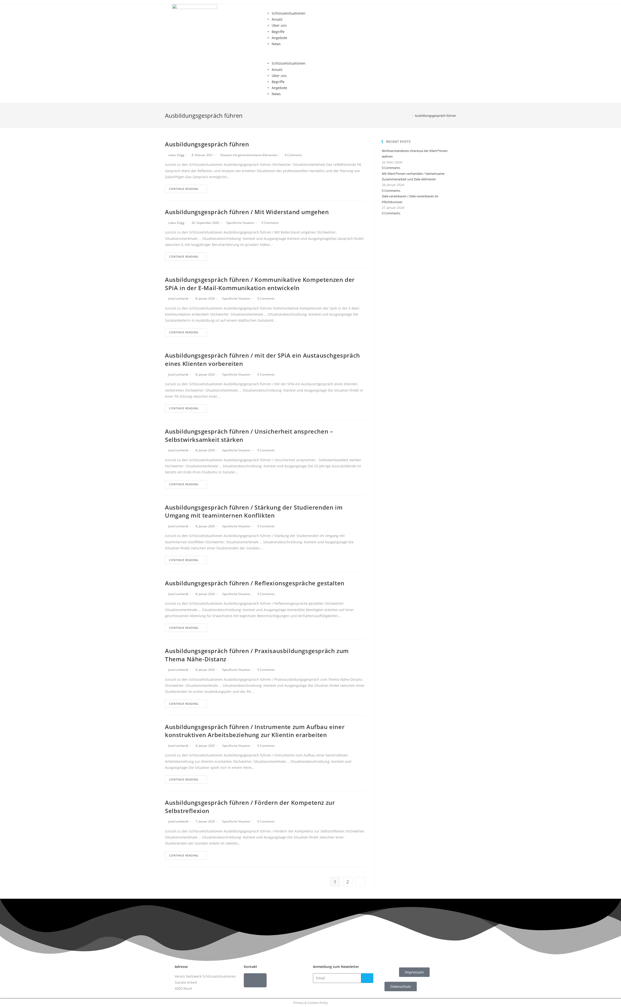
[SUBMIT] (367, 978)
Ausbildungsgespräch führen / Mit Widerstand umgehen (247, 212)
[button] (356, 53)
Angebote (279, 37)
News (276, 44)
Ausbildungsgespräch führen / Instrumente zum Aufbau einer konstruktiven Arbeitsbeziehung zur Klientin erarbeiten (254, 731)
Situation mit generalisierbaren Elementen (249, 155)
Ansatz (277, 19)
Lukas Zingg (176, 155)
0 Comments (293, 155)
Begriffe (278, 31)
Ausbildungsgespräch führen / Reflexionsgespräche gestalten (254, 583)
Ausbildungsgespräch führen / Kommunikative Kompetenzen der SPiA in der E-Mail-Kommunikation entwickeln (260, 284)
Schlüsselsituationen (288, 13)
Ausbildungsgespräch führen (207, 144)
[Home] (409, 115)
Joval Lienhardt (178, 298)
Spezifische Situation (240, 223)
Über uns (279, 25)
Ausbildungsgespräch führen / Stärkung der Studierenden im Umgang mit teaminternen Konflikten (254, 511)
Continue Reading (183, 189)
